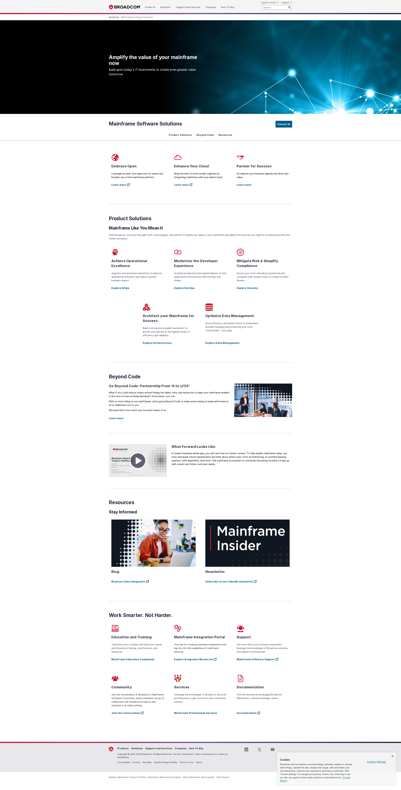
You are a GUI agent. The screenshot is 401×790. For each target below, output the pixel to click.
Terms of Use (186, 762)
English (285, 2)
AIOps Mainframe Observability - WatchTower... (207, 777)
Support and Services (158, 748)
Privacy (136, 762)
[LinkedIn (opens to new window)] (246, 749)
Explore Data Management (222, 342)
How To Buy (196, 748)
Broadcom (125, 7)
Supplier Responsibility (165, 762)
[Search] (289, 7)
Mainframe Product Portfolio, (132, 777)
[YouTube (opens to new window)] (272, 749)
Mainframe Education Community (132, 659)
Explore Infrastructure (157, 342)
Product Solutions (180, 134)
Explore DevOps (184, 288)
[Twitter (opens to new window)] (259, 749)
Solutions (137, 748)
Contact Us (284, 124)
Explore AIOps (120, 288)
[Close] (392, 756)
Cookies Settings (376, 762)
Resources (225, 134)
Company (180, 748)
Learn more (244, 184)
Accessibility (123, 762)
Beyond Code (205, 134)
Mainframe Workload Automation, (165, 777)
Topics (199, 762)
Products (123, 748)
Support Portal (268, 2)
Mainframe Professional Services (195, 713)
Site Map (147, 762)
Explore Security (247, 288)
